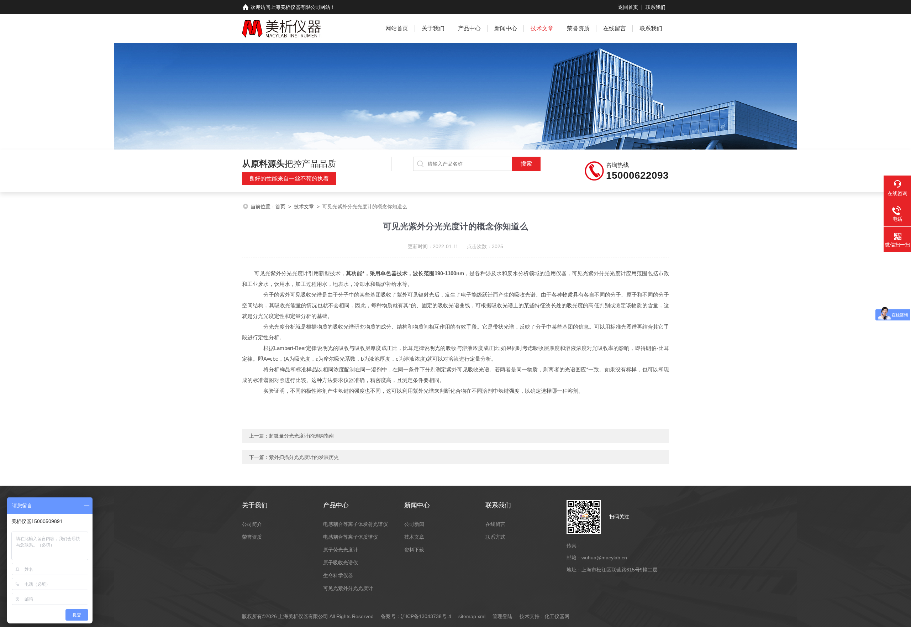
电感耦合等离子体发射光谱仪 (355, 524)
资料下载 (414, 550)
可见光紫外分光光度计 (348, 588)
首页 (280, 206)
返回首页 (628, 7)
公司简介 (252, 524)
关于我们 (433, 28)
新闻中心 (505, 28)
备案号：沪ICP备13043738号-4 (416, 616)
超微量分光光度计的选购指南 (301, 436)
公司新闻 (414, 524)
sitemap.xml (471, 616)
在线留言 (614, 28)
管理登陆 (502, 616)
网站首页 (396, 28)
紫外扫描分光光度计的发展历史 (304, 457)
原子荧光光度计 (340, 550)
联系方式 (495, 537)
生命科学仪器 (338, 575)
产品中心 (469, 28)
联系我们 (655, 7)
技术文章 (542, 28)
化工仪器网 (556, 616)
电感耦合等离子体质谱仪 (350, 537)
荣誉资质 (578, 28)
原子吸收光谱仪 (340, 562)
